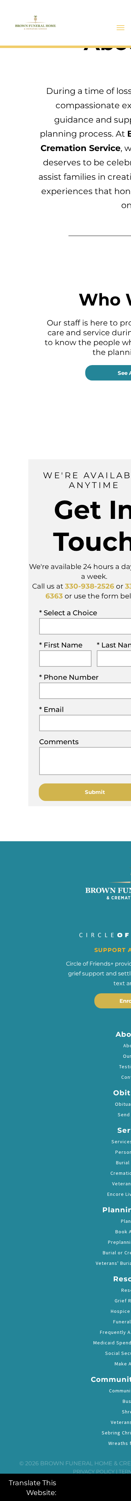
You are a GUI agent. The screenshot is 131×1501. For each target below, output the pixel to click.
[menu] (121, 28)
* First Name (60, 645)
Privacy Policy (94, 1471)
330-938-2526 (89, 586)
